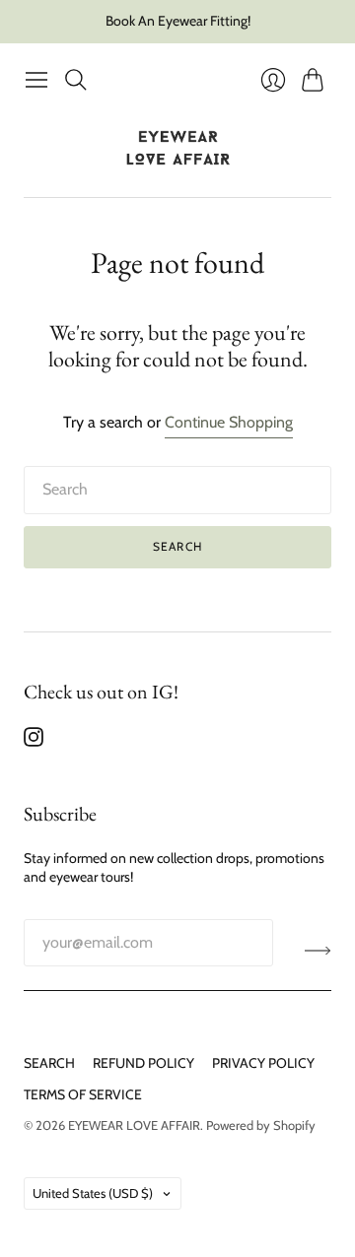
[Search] (76, 80)
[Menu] (36, 79)
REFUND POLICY (143, 1063)
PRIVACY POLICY (263, 1063)
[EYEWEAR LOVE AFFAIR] (178, 148)
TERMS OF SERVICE (83, 1094)
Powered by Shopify (261, 1125)
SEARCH (49, 1063)
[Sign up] (318, 950)
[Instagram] (33, 741)
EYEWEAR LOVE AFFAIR (134, 1125)
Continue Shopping (229, 422)
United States (93, 1193)
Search (177, 546)
